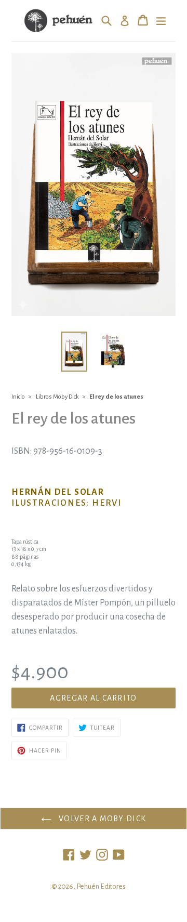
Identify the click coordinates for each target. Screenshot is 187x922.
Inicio (18, 396)
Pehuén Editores (101, 886)
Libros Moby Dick (57, 396)
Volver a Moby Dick (101, 818)
